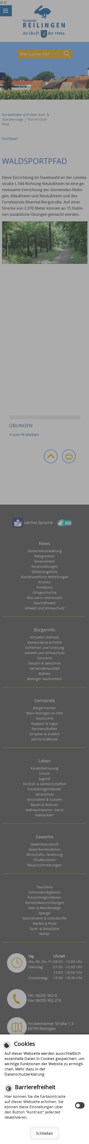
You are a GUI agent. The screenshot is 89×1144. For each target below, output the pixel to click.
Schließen (44, 1133)
